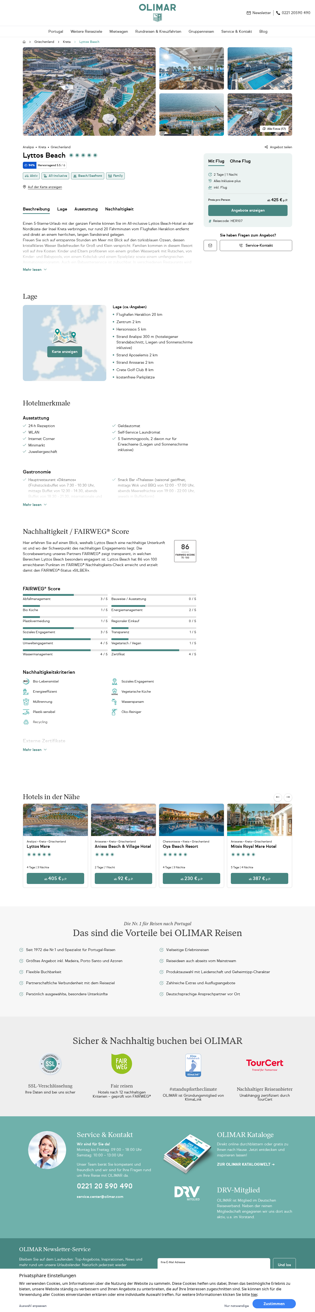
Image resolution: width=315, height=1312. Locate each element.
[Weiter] (288, 797)
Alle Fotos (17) (276, 128)
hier (254, 1294)
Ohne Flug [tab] (240, 161)
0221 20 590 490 (105, 1186)
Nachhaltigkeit (119, 209)
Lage (62, 209)
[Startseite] (24, 42)
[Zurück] (278, 797)
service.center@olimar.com (100, 1196)
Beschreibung (36, 209)
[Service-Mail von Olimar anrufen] (210, 245)
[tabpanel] (248, 191)
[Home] (157, 13)
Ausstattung (86, 209)
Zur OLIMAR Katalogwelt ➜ (246, 1164)
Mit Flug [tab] (216, 161)
